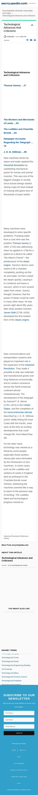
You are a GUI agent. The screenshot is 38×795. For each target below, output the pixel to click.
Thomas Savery (12, 85)
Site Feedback (19, 763)
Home (14, 750)
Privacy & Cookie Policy (19, 770)
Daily (19, 783)
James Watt (10, 312)
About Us (23, 750)
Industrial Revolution (14, 165)
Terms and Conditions (19, 776)
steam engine (22, 319)
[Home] (14, 3)
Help (19, 756)
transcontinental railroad (19, 412)
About (17, 565)
